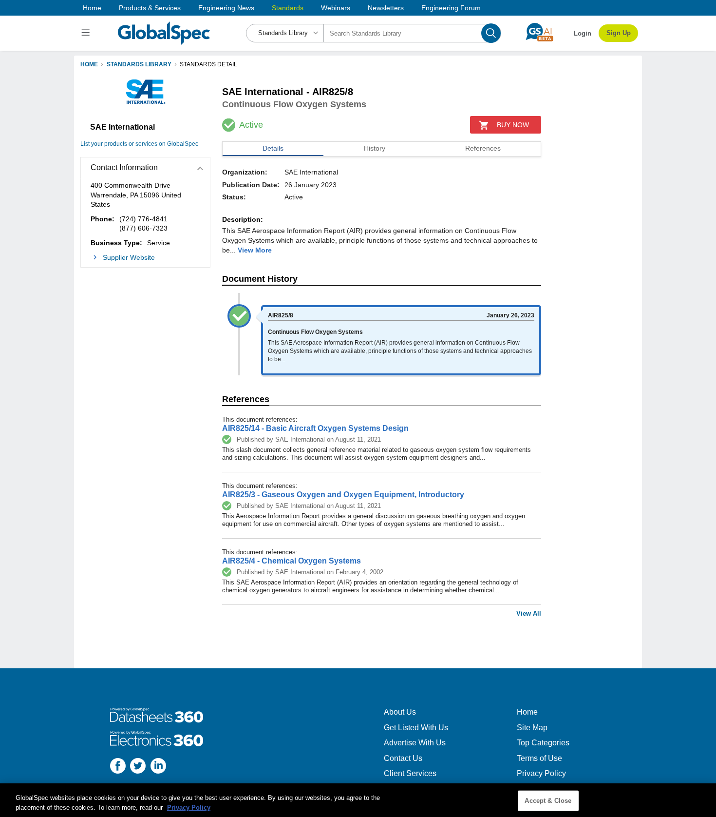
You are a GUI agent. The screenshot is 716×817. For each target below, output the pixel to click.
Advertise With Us (415, 743)
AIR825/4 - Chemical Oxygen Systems (291, 561)
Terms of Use (539, 758)
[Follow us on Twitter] (138, 767)
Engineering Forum (451, 8)
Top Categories (543, 743)
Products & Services (150, 8)
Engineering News (226, 8)
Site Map (532, 727)
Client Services (410, 773)
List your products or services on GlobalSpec (139, 143)
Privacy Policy (541, 773)
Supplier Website (129, 257)
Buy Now (513, 125)
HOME (89, 64)
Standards (287, 8)
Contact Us (403, 758)
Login (582, 33)
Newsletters (386, 8)
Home (92, 8)
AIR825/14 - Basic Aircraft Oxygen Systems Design (315, 428)
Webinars (335, 8)
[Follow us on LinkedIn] (158, 767)
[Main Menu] (87, 33)
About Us (400, 712)
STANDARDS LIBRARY (139, 64)
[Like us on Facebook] (118, 767)
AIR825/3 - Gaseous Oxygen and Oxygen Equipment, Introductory (343, 494)
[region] (358, 800)
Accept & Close (548, 800)
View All (528, 613)
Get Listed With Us (416, 727)
